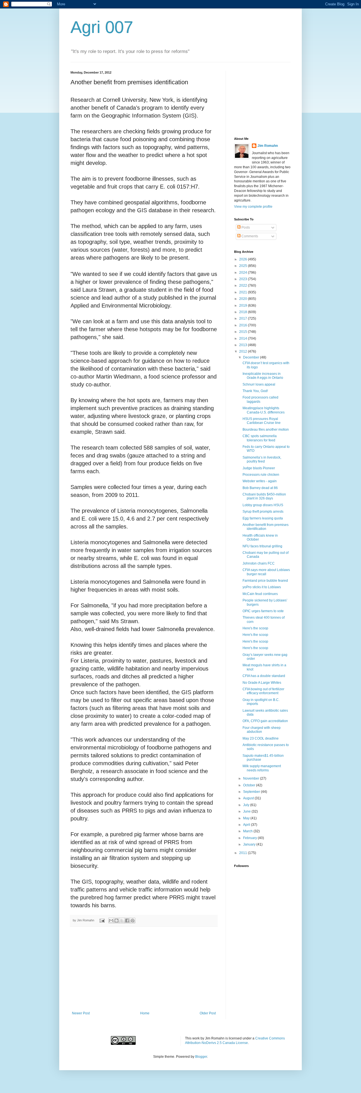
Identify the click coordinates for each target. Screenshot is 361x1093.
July (246, 805)
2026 (243, 259)
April (247, 825)
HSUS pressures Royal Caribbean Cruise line (262, 421)
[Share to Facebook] (127, 920)
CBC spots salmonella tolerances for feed (260, 438)
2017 (243, 318)
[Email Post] (101, 920)
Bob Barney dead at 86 (260, 488)
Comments (249, 236)
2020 (243, 299)
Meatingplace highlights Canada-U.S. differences (264, 410)
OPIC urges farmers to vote (263, 611)
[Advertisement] (144, 969)
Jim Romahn (267, 146)
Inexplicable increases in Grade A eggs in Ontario (263, 376)
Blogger (201, 1057)
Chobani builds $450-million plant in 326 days (264, 496)
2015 (243, 332)
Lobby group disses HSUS (263, 505)
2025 (243, 266)
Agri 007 (102, 27)
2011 (243, 853)
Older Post (208, 1013)
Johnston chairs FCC (259, 563)
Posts (245, 227)
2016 (243, 325)
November (251, 778)
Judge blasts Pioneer (259, 468)
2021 (243, 292)
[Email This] (111, 920)
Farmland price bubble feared (265, 581)
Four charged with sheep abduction (262, 730)
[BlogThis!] (116, 920)
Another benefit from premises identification (266, 527)
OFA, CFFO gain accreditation (265, 721)
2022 (243, 285)
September (252, 792)
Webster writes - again (260, 481)
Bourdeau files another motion (266, 430)
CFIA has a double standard (264, 676)
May (246, 818)
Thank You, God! (255, 391)
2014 (243, 338)
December (251, 357)
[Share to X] (122, 920)
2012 (243, 351)
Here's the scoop (255, 628)
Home (144, 1013)
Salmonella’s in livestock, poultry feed (262, 459)
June (247, 811)
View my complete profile (253, 207)
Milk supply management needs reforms (262, 768)
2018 (243, 312)
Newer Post (81, 1013)
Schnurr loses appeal (259, 384)
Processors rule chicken (261, 475)
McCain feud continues (260, 594)
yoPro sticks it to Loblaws (262, 587)
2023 (243, 279)
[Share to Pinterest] (132, 920)
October (249, 785)
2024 (243, 273)
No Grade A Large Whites (262, 683)
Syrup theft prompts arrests (263, 512)
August (249, 798)
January (249, 844)
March (248, 831)
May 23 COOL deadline (261, 738)
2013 (243, 345)
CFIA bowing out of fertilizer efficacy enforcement (263, 691)
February (250, 838)
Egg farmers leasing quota (263, 518)
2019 (243, 305)
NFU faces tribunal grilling (262, 546)
